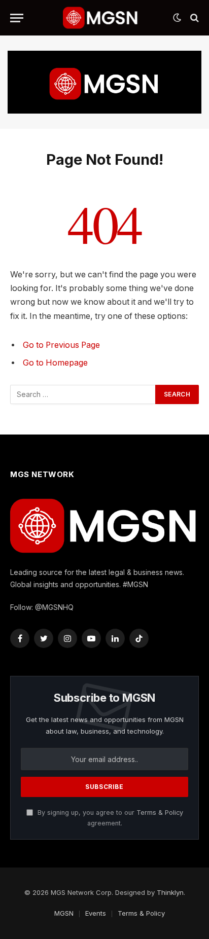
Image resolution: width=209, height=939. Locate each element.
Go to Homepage (55, 363)
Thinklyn (170, 892)
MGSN (64, 913)
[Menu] (16, 18)
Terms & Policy (159, 812)
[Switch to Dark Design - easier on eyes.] (177, 17)
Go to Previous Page (61, 345)
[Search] (193, 18)
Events (95, 913)
